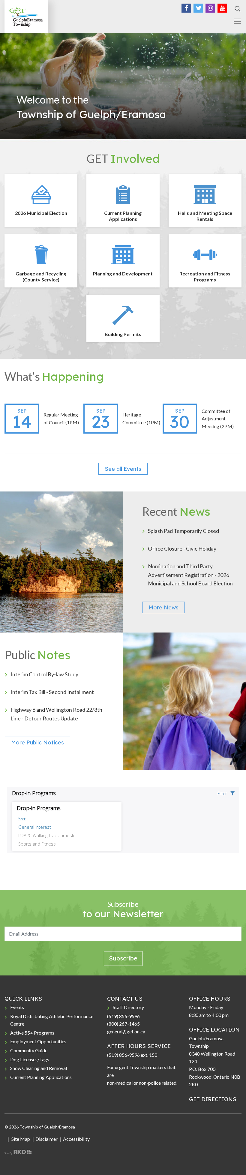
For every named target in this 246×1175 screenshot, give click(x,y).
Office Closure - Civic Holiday (182, 548)
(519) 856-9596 (123, 1016)
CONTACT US (124, 998)
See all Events (123, 468)
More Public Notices (37, 742)
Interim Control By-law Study (44, 674)
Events (17, 1007)
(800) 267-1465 (123, 1023)
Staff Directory (128, 1007)
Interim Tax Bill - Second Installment (52, 692)
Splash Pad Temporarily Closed (183, 530)
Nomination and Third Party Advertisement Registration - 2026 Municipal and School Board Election (190, 575)
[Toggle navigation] (235, 21)
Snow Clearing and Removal (38, 1068)
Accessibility (76, 1139)
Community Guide (28, 1050)
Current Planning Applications (41, 1077)
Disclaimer (46, 1139)
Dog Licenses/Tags (29, 1059)
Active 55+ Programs (32, 1032)
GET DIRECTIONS (212, 1099)
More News (163, 607)
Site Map (20, 1139)
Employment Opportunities (38, 1041)
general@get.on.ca (126, 1031)
